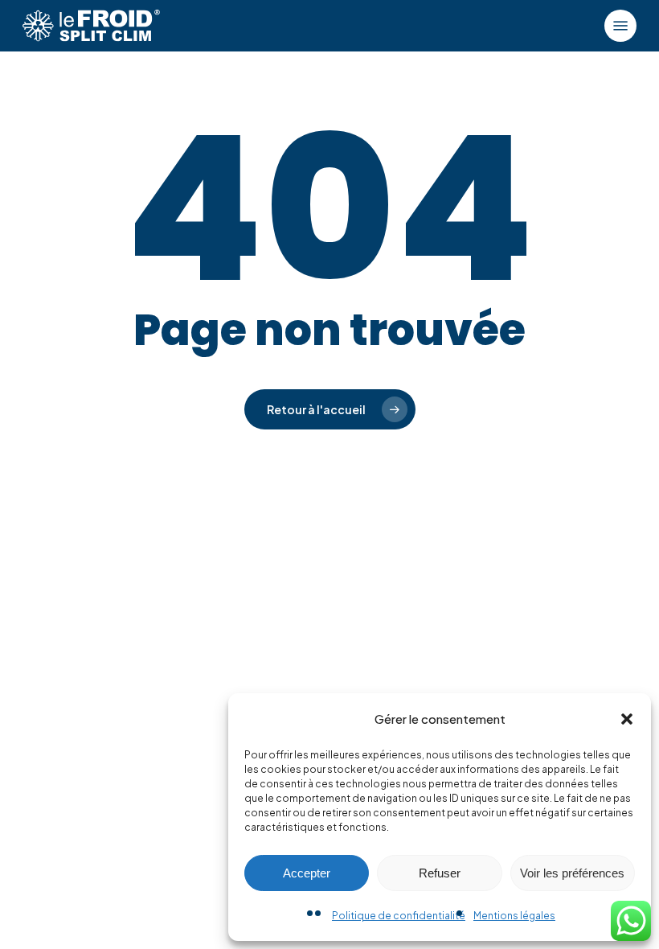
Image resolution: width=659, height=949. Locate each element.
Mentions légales (514, 916)
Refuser (439, 873)
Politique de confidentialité (398, 916)
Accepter (306, 873)
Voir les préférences (572, 873)
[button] (627, 719)
